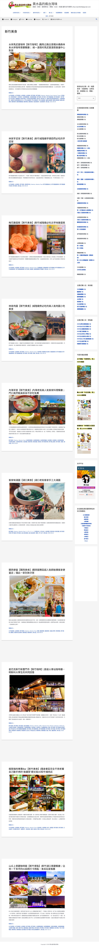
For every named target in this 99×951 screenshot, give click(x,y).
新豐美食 (23, 730)
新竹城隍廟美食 (55, 184)
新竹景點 (33, 95)
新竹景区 (44, 97)
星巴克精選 (26, 725)
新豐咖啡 (14, 730)
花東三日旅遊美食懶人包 (84, 219)
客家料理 (30, 441)
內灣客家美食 (36, 440)
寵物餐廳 (26, 928)
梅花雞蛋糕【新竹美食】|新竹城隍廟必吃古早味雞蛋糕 (37, 222)
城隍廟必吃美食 (46, 351)
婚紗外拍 (21, 928)
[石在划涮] (84, 409)
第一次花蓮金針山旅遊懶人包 (85, 210)
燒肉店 (35, 829)
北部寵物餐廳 (39, 926)
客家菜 (39, 441)
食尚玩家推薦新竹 (35, 929)
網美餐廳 (62, 98)
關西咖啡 (14, 101)
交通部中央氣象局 (86, 525)
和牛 (48, 827)
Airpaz (86, 540)
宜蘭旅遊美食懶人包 (82, 203)
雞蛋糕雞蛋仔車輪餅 (39, 269)
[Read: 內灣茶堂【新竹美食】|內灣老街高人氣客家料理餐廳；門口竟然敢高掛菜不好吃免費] (37, 409)
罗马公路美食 (42, 100)
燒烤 (32, 829)
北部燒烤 (44, 827)
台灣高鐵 (86, 521)
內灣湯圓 (49, 440)
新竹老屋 (53, 729)
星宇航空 (86, 538)
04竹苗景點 (11, 95)
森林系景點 (23, 98)
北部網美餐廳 (33, 97)
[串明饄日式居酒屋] (84, 443)
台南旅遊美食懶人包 (82, 189)
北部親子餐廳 (12, 928)
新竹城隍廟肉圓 (18, 353)
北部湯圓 (25, 441)
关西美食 (20, 97)
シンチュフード (30, 531)
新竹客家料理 (45, 441)
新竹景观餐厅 (57, 97)
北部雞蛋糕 (40, 267)
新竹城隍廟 (52, 267)
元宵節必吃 (37, 531)
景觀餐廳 (17, 98)
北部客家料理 (19, 441)
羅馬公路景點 (56, 100)
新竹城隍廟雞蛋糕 (20, 269)
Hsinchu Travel (56, 95)
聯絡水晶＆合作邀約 (76, 12)
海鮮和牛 (23, 829)
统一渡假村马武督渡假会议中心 (16, 100)
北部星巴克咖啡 (12, 727)
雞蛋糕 (31, 269)
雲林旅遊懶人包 (81, 184)
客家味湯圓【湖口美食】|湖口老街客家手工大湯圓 (34, 480)
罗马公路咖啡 (28, 100)
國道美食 (47, 631)
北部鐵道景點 (44, 727)
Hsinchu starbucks (54, 725)
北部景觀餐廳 (26, 97)
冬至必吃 (42, 531)
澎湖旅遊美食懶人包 (82, 227)
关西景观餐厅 (13, 97)
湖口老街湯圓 (24, 533)
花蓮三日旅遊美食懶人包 (84, 212)
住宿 (44, 12)
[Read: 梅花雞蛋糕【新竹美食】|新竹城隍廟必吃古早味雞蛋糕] (37, 239)
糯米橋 (42, 98)
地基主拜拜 (52, 631)
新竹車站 (58, 729)
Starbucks (61, 725)
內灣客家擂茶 (29, 440)
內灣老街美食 (60, 440)
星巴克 (28, 730)
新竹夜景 (37, 928)
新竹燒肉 (56, 827)
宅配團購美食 (59, 12)
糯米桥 (38, 98)
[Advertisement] (37, 120)
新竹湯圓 (14, 533)
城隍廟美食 (46, 267)
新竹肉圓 (30, 353)
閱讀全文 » (11, 93)
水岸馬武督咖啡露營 (31, 98)
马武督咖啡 (42, 101)
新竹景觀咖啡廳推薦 (21, 729)
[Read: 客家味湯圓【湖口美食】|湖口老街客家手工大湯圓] (37, 501)
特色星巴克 (33, 730)
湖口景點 (56, 928)
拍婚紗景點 (31, 928)
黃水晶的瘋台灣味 (45, 4)
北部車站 (38, 727)
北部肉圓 (39, 351)
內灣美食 (54, 440)
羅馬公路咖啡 (49, 100)
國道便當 (42, 631)
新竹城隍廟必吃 (47, 184)
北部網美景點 (20, 727)
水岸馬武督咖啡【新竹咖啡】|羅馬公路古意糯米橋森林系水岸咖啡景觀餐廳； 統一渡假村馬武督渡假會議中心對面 (37, 47)
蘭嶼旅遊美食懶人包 (82, 222)
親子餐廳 (28, 929)
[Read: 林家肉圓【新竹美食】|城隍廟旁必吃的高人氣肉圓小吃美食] (37, 325)
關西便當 (25, 632)
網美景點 (38, 730)
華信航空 (86, 530)
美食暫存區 (27, 184)
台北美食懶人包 (81, 126)
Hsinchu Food (49, 95)
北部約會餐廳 (54, 926)
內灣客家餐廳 (43, 440)
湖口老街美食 (32, 533)
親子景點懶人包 (82, 331)
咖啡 (49, 727)
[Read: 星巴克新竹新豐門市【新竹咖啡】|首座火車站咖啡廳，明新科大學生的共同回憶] (37, 693)
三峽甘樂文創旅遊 (82, 141)
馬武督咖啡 (36, 101)
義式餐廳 (23, 929)
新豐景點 (18, 730)
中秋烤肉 (39, 827)
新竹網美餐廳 (42, 729)
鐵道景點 (54, 730)
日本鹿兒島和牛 (16, 829)
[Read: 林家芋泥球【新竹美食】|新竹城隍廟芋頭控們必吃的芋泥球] (37, 158)
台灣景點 (23, 95)
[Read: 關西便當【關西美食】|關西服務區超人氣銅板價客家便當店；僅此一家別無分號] (37, 596)
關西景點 (26, 101)
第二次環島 (80, 248)
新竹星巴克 (13, 729)
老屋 (47, 730)
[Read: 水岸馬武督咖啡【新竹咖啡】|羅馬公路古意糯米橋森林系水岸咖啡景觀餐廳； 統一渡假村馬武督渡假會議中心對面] (37, 67)
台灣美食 (28, 95)
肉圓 (34, 353)
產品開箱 (66, 12)
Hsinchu (43, 95)
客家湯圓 (35, 441)
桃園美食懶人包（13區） (84, 148)
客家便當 (58, 631)
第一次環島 (80, 245)
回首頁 (84, 12)
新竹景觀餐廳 (50, 97)
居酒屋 (51, 827)
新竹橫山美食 (52, 441)
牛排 (60, 928)
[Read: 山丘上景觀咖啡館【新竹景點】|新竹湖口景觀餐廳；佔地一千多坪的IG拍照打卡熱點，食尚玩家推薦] (37, 889)
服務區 (12, 632)
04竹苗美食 (17, 95)
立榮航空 (86, 536)
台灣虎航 (86, 532)
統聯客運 (86, 519)
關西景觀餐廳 (19, 101)
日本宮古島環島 (81, 269)
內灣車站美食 (12, 441)
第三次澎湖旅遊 (81, 229)
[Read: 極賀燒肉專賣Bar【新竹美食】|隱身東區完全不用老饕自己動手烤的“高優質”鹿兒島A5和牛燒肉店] (37, 792)
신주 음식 (40, 533)
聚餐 (38, 829)
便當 (38, 631)
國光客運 (86, 517)
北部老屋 (33, 727)
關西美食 (31, 101)
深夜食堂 (28, 829)
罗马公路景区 (35, 100)
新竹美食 (38, 95)
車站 (50, 730)
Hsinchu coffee (38, 725)
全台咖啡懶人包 (81, 304)
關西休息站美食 (18, 632)
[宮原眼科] (84, 376)
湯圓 (62, 441)
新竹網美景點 (35, 729)
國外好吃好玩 (36, 12)
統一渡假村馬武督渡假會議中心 (52, 98)
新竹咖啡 (39, 97)
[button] (20, 12)
